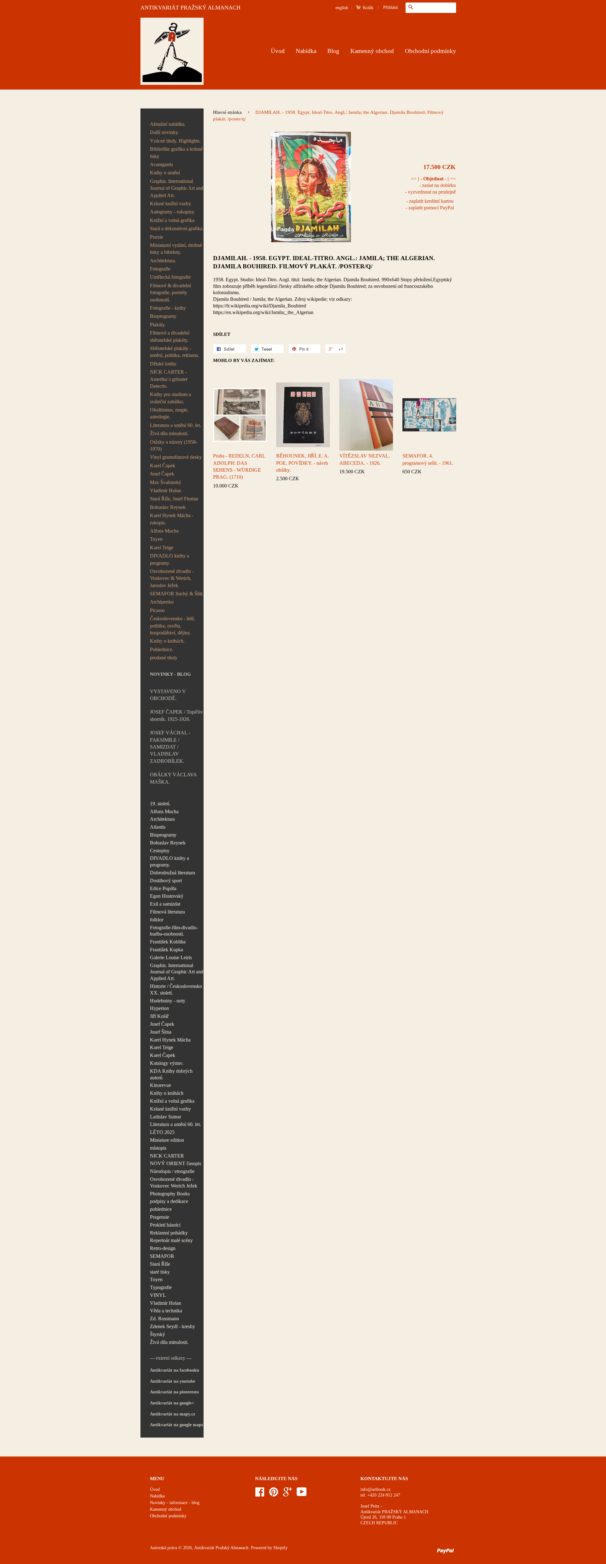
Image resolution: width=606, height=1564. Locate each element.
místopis (158, 1148)
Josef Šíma (160, 1032)
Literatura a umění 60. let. (175, 425)
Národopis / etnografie (172, 1171)
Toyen (156, 539)
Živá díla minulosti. (169, 433)
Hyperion (159, 1008)
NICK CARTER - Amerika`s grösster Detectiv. (168, 379)
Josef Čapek (162, 473)
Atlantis (157, 827)
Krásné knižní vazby (170, 1109)
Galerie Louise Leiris (171, 957)
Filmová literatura (167, 911)
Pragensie (159, 1217)
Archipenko (162, 601)
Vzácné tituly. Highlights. (175, 140)
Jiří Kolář (159, 1016)
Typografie (161, 1287)
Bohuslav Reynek (168, 507)
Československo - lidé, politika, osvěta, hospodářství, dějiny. (172, 625)
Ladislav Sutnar (165, 1116)
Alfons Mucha (164, 531)
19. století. (160, 803)
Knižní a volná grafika (172, 220)
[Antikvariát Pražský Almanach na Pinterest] (273, 1494)
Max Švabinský (165, 482)
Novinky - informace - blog (174, 1502)
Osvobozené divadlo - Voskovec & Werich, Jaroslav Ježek (172, 578)
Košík (367, 7)
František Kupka (166, 949)
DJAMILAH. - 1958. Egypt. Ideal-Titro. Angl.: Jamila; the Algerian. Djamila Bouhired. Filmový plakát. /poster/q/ (324, 262)
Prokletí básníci (165, 1225)
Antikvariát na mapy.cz (172, 1414)
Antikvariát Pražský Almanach (221, 1547)
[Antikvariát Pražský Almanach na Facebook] (259, 1494)
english (342, 7)
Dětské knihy (163, 363)
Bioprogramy (163, 316)
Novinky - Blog (170, 674)
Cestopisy (159, 850)
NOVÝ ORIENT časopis (175, 1163)
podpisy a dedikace (169, 1201)
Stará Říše (160, 1264)
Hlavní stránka (227, 112)
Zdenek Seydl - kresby (172, 1326)
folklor (156, 919)
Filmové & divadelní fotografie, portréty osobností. (170, 292)
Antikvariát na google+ (172, 1403)
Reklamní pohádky (169, 1232)
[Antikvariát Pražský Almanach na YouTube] (302, 1494)
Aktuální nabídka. (168, 124)
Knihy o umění (165, 172)
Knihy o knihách (166, 1093)
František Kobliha (168, 941)
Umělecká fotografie (170, 277)
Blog (333, 51)
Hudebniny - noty (167, 1000)
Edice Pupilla (163, 888)
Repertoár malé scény (171, 1240)
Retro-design (162, 1248)
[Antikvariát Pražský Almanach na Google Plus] (287, 1494)
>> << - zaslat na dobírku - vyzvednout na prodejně (430, 185)
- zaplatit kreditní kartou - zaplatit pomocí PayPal (430, 204)
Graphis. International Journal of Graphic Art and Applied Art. (176, 188)
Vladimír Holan (165, 490)
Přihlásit (390, 7)
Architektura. (163, 260)
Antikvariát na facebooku (174, 1370)
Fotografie (160, 268)
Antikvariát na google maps (176, 1424)
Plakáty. (158, 324)
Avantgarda (161, 164)
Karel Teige (161, 547)
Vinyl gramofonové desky (176, 457)
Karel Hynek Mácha (170, 1039)
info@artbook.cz (375, 1489)
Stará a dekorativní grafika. (177, 228)
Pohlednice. (161, 649)
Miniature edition (167, 1140)
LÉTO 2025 (162, 1132)
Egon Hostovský (166, 896)
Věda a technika (166, 1310)
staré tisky (160, 1272)
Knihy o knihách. (167, 641)
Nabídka (306, 51)
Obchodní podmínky (430, 51)
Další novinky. (164, 132)
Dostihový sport (166, 880)
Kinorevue (160, 1085)
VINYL (158, 1295)
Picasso (157, 610)
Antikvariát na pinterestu (174, 1392)
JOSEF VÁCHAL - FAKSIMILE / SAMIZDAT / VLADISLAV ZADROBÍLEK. (170, 747)
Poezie (156, 237)
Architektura (162, 819)
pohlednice (161, 1209)
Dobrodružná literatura (172, 872)
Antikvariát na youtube (172, 1381)
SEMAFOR (162, 1256)
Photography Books (170, 1193)
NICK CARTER (167, 1155)
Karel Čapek (162, 465)
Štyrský (157, 1334)
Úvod (278, 51)
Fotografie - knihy (168, 308)
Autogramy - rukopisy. (172, 211)
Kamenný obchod (372, 51)
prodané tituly (163, 657)
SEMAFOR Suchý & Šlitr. (177, 593)
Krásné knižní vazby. (171, 203)
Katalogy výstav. (166, 1063)
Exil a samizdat (165, 904)
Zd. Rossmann (164, 1318)
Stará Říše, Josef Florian (174, 498)
